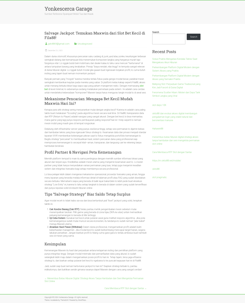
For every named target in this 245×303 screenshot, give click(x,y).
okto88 (156, 169)
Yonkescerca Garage (68, 8)
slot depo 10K (159, 105)
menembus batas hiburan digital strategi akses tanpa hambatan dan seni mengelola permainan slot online (175, 140)
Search (155, 32)
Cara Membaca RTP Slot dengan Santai (125, 288)
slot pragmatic (159, 177)
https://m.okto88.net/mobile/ (166, 160)
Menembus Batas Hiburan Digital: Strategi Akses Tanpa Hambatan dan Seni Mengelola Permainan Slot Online (94, 280)
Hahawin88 (157, 128)
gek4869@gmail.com (58, 43)
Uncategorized (85, 43)
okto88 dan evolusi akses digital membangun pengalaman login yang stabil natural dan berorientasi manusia (174, 117)
